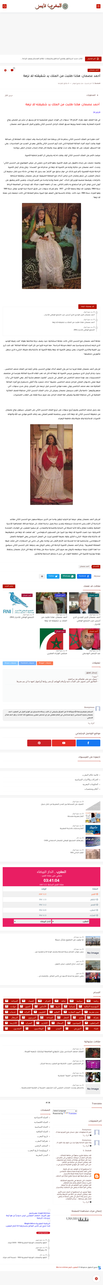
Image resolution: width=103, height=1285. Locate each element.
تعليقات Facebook (27, 663)
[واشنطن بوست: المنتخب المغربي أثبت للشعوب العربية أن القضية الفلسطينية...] (93, 1089)
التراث (25, 1012)
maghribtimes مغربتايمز (39, 1213)
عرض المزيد (9, 586)
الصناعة (47, 1017)
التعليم (55, 1012)
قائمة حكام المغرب (90, 775)
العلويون (39, 1012)
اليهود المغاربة (72, 1012)
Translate (73, 1114)
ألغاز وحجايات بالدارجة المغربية (72, 829)
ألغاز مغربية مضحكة (76, 816)
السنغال (57, 1023)
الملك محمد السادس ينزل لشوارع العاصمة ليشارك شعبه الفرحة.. (53, 1052)
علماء (93, 1028)
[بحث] (5, 6)
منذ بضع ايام (78, 937)
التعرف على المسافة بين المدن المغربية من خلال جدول (62, 804)
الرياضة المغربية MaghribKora (37, 1224)
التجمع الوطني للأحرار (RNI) (84, 330)
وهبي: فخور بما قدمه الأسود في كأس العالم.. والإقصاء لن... (60, 976)
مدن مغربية (92, 1012)
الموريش (74, 1028)
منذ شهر (79, 961)
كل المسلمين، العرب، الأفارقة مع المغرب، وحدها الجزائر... (61, 1064)
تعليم (78, 1017)
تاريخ (55, 1006)
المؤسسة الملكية (89, 1006)
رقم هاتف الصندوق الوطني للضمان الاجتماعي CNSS (64, 841)
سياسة (76, 1001)
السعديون (13, 1028)
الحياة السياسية (41, 1127)
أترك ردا (86, 1135)
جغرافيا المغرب (41, 1141)
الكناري (42, 1023)
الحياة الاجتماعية (41, 1117)
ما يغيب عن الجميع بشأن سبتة (69, 940)
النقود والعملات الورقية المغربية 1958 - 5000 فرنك (27, 1243)
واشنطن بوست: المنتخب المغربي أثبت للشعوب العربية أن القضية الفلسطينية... (52, 1088)
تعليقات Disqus (10, 663)
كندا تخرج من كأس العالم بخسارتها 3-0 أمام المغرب (28, 1226)
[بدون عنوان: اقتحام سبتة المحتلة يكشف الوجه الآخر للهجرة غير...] (93, 953)
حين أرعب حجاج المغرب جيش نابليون (69, 964)
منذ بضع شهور (40, 1240)
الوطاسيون (34, 1028)
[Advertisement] (51, 34)
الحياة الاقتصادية (41, 1122)
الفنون (26, 1006)
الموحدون (74, 1023)
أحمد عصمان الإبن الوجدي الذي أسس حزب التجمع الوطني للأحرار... (69, 315)
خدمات (11, 1012)
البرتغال (12, 1017)
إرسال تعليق (91, 673)
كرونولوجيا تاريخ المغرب (38, 1150)
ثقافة (60, 1001)
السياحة (12, 1001)
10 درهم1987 (42, 1250)
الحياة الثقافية (42, 1131)
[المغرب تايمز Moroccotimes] (51, 6)
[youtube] (64, 743)
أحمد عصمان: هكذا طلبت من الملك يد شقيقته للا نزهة (73, 323)
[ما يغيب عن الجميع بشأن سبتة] (93, 941)
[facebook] (88, 743)
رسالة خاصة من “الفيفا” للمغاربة (71, 1076)
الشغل (63, 1017)
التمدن (54, 1028)
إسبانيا (70, 1006)
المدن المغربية (42, 1155)
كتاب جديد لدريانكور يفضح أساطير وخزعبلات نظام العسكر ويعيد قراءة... (51, 59)
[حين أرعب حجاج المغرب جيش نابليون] (93, 965)
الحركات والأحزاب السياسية (86, 779)
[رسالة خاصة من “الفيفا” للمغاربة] (93, 1077)
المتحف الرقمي (41, 1145)
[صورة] (93, 806)
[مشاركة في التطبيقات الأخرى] (42, 576)
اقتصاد (28, 1001)
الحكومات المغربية (90, 784)
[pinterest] (39, 743)
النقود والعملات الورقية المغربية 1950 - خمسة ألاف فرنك (25, 1258)
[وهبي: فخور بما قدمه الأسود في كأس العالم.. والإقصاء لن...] (93, 977)
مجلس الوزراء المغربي (57, 654)
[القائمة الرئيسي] (98, 6)
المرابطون (92, 1023)
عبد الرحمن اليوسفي (91, 654)
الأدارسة (11, 1023)
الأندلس (40, 1006)
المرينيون (29, 1017)
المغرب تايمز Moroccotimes (67, 1267)
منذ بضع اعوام (88, 312)
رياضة (93, 1001)
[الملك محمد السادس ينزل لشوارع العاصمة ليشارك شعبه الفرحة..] (93, 1053)
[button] (84, 576)
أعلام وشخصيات (91, 789)
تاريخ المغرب (42, 1136)
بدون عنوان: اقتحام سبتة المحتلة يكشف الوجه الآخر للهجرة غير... (59, 952)
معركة (93, 1017)
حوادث (11, 1006)
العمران (27, 1023)
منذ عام (79, 838)
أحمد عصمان (94, 70)
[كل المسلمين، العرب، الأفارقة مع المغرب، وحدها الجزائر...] (93, 1065)
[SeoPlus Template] (99, 1267)
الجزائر (45, 1001)
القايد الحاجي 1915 (77, 853)
